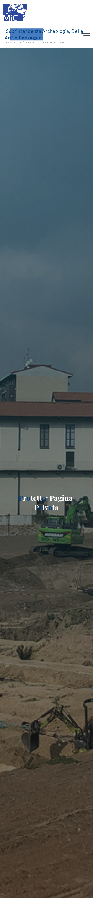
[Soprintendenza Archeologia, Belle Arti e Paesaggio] (15, 12)
